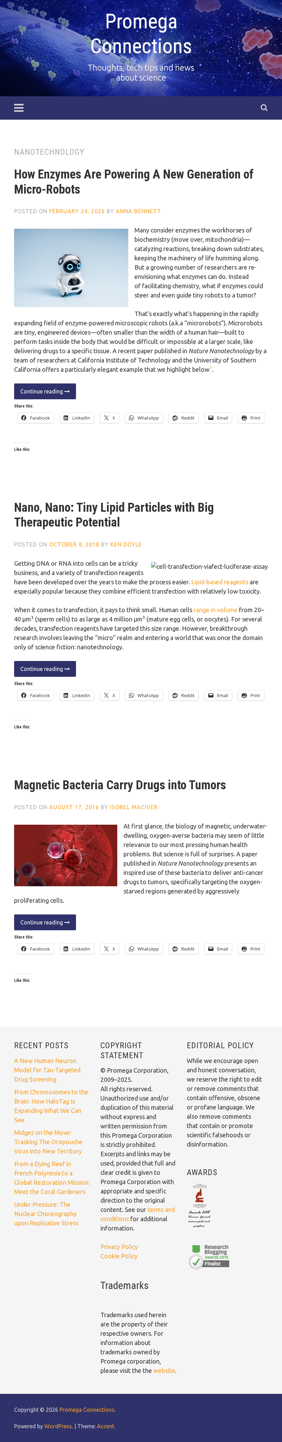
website (164, 1370)
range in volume (216, 609)
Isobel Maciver (134, 807)
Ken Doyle (126, 544)
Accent (105, 1426)
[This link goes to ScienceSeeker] (199, 1228)
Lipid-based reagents (219, 581)
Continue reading (39, 393)
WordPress (58, 1426)
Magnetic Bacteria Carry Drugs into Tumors (120, 785)
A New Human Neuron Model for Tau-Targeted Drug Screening (47, 1070)
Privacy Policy (119, 1246)
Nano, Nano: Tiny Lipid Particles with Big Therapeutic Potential (114, 515)
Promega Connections (141, 33)
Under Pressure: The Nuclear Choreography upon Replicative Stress (46, 1213)
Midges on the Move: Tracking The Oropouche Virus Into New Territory (48, 1141)
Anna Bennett (138, 211)
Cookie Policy (119, 1256)
